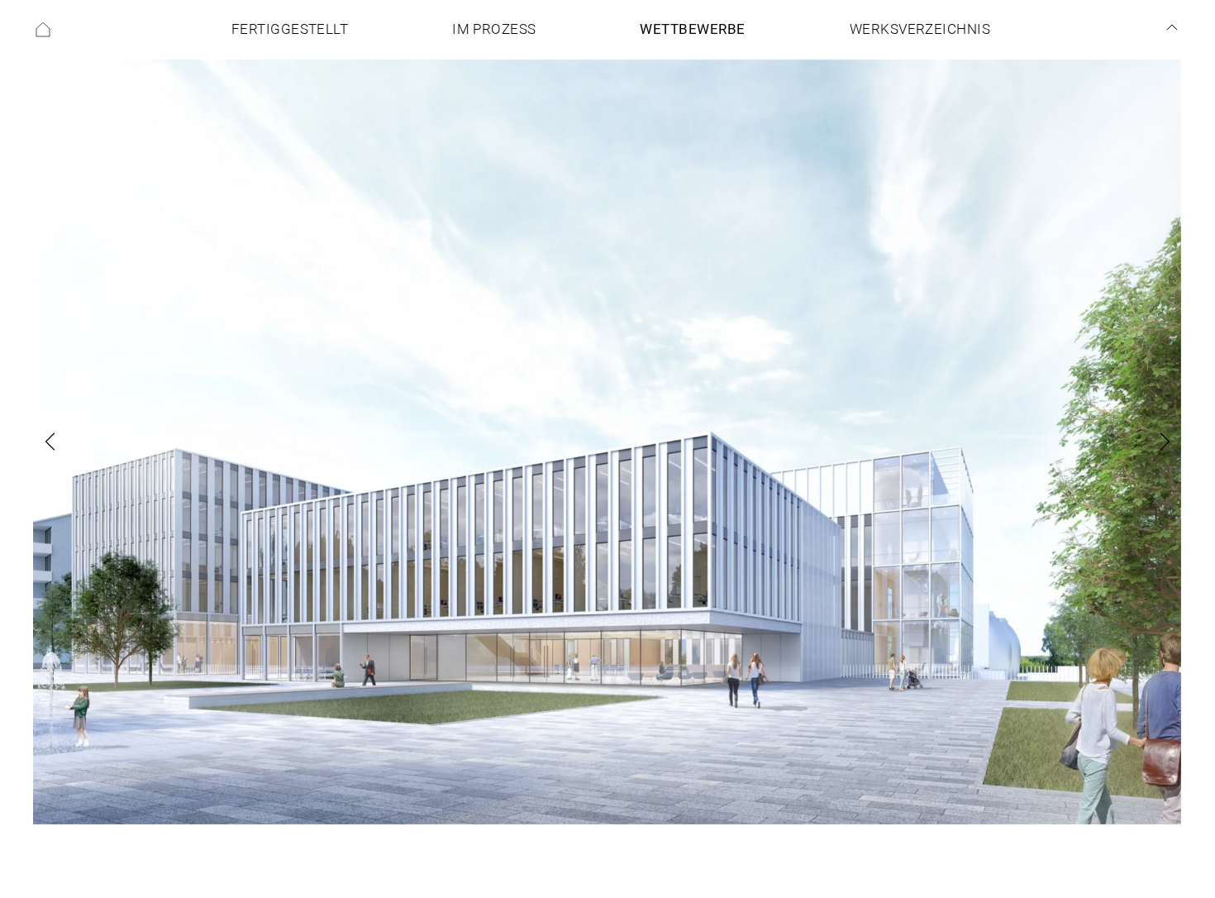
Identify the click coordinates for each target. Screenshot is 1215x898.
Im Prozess (494, 29)
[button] (72, 441)
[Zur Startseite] (43, 29)
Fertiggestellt (289, 29)
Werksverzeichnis (920, 29)
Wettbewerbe (693, 29)
